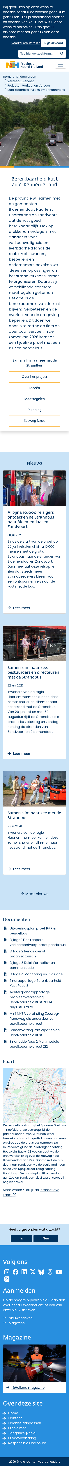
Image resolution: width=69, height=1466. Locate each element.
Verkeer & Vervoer (20, 81)
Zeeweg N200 (34, 421)
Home (7, 77)
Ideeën (34, 388)
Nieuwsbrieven (21, 1318)
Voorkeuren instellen (25, 43)
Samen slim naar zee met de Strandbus (35, 363)
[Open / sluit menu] (60, 65)
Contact (15, 1418)
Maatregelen (34, 399)
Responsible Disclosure (27, 1443)
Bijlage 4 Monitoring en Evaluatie (36, 974)
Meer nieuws (36, 893)
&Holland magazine (28, 1387)
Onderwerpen (26, 77)
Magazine (17, 1323)
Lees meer (21, 608)
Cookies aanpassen (24, 1423)
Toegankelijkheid (22, 1433)
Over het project (34, 377)
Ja (21, 1238)
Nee (46, 1238)
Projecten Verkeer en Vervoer (28, 85)
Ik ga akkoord (53, 43)
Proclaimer (17, 1428)
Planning (35, 410)
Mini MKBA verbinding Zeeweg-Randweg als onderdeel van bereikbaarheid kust (35, 1018)
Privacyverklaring (22, 1438)
